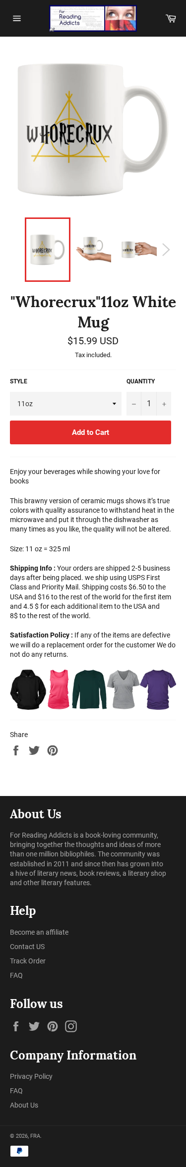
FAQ (16, 975)
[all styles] (93, 689)
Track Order (28, 961)
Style (18, 381)
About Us (24, 1105)
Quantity (140, 381)
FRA (35, 1136)
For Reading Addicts (41, 835)
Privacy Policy (31, 1076)
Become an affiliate (39, 932)
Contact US (27, 947)
